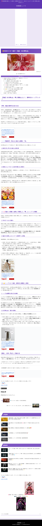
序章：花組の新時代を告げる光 (10, 79)
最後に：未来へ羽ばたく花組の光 (10, 93)
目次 (19, 76)
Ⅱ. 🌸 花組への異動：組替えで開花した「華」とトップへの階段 (16, 84)
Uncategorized (4, 388)
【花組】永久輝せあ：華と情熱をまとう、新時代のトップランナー (15, 78)
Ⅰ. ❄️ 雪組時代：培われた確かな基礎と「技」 (13, 80)
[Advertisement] (21, 26)
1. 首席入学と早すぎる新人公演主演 (11, 82)
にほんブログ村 (4, 385)
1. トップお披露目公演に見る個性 (11, 90)
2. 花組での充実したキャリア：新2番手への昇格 (14, 87)
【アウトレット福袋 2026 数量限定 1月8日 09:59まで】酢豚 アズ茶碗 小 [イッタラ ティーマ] (7, 373)
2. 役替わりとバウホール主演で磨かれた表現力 (13, 83)
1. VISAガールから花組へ (9, 86)
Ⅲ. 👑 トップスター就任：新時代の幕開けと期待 (13, 89)
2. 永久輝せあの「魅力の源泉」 (11, 91)
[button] (40, 514)
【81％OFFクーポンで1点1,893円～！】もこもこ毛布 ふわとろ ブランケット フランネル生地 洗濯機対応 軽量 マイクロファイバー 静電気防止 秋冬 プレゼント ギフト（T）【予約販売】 (7, 275)
